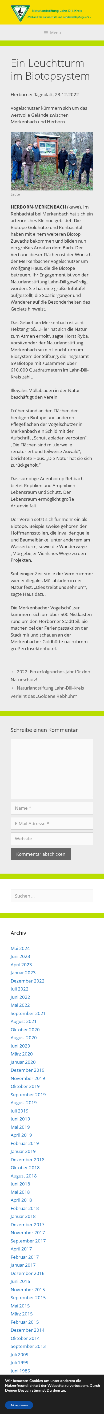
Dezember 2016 (28, 1273)
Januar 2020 (23, 1062)
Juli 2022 (20, 989)
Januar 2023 (23, 972)
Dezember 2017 (28, 1224)
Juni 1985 (20, 1371)
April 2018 (21, 1200)
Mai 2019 (20, 1127)
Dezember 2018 (28, 1159)
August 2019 (24, 1102)
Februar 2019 (25, 1143)
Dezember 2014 (28, 1330)
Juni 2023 (20, 956)
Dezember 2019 (28, 1070)
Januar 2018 (23, 1216)
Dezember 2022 (28, 981)
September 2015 (28, 1297)
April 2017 (21, 1249)
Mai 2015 (20, 1306)
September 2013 (28, 1346)
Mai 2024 (20, 948)
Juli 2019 (20, 1111)
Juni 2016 (20, 1281)
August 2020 (24, 1037)
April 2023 (21, 964)
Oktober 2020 (25, 1029)
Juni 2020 (20, 1046)
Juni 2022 (20, 997)
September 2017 (28, 1241)
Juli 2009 (20, 1354)
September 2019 (28, 1094)
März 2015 (22, 1314)
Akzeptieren (19, 1405)
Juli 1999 (20, 1362)
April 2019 (21, 1135)
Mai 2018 (20, 1192)
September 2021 (28, 1013)
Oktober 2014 (25, 1338)
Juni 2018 (20, 1184)
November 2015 (28, 1289)
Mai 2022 (20, 1005)
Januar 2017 (23, 1265)
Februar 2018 (25, 1208)
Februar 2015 (25, 1322)
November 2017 (28, 1232)
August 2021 (24, 1021)
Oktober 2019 (25, 1086)
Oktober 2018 (25, 1167)
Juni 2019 (20, 1119)
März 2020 (22, 1054)
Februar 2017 (25, 1257)
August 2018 (24, 1176)
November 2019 (28, 1078)
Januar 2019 (23, 1151)
